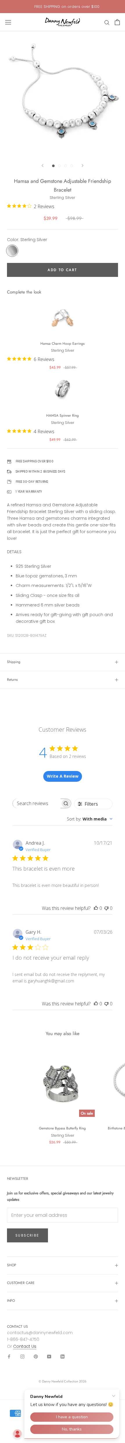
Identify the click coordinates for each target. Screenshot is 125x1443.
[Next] (82, 165)
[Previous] (42, 165)
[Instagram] (22, 1356)
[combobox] (89, 819)
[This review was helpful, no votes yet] (96, 908)
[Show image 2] (59, 166)
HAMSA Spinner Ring (62, 415)
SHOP (11, 1265)
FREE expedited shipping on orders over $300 (67, 6)
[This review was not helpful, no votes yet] (106, 908)
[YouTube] (49, 1356)
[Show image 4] (71, 166)
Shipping (13, 661)
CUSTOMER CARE (21, 1282)
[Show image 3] (65, 166)
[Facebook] (9, 1356)
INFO (11, 1300)
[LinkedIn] (62, 1356)
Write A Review (62, 776)
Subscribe (27, 1235)
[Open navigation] (8, 22)
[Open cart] (117, 22)
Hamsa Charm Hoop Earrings (62, 343)
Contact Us (24, 1346)
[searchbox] (36, 803)
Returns (12, 679)
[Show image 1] (53, 166)
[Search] (107, 22)
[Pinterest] (36, 1356)
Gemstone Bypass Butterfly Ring (62, 1128)
